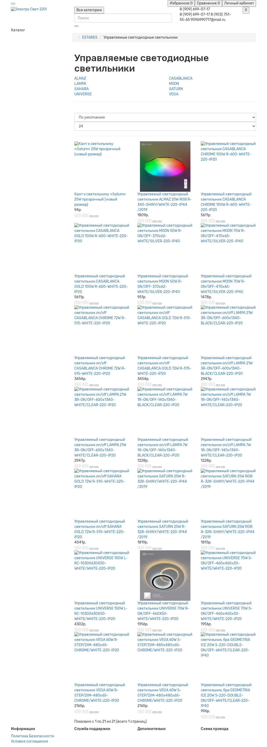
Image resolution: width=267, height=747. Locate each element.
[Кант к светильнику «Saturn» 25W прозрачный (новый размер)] (102, 166)
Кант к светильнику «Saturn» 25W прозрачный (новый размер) (100, 199)
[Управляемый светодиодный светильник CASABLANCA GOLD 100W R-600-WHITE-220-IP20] (102, 248)
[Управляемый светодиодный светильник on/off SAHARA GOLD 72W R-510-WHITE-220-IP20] (102, 494)
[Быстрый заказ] (85, 215)
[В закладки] (91, 216)
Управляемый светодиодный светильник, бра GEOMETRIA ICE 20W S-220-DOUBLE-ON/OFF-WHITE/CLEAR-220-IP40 (226, 695)
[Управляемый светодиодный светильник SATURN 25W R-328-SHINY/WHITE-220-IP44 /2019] (165, 494)
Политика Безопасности (32, 736)
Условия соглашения (29, 741)
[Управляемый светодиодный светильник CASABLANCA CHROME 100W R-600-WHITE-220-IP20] (228, 166)
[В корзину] (77, 215)
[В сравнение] (96, 216)
